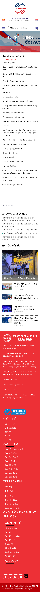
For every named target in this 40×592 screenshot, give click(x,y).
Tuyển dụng (33, 49)
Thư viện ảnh (10, 496)
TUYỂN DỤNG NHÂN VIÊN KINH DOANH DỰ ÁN (20, 225)
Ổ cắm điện (9, 544)
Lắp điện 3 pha (11, 528)
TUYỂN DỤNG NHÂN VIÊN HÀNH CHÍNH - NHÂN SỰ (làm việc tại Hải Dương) (19, 219)
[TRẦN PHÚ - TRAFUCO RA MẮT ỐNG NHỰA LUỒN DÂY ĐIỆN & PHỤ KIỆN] (7, 320)
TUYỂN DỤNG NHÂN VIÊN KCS (20, 230)
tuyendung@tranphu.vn (14, 184)
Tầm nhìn (8, 431)
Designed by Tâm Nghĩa (22, 589)
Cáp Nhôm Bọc (11, 453)
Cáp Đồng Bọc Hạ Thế (14, 449)
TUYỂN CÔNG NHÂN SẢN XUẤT (20, 233)
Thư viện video (11, 500)
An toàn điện (10, 556)
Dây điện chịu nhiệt (12, 536)
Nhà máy (8, 486)
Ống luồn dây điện (12, 473)
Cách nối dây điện (12, 552)
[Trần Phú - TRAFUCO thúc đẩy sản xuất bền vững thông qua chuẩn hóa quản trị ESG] (20, 264)
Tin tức (7, 435)
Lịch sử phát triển (12, 428)
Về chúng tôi (10, 424)
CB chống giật (10, 548)
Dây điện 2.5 (10, 540)
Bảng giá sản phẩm (12, 508)
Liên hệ (8, 439)
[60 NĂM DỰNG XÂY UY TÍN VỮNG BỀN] (7, 286)
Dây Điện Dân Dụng (13, 457)
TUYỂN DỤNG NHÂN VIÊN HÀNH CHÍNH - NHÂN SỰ (19, 238)
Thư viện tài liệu (11, 504)
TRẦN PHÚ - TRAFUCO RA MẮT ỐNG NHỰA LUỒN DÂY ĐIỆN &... (26, 320)
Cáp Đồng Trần (11, 465)
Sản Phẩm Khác (11, 469)
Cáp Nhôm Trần (11, 461)
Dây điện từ (9, 532)
